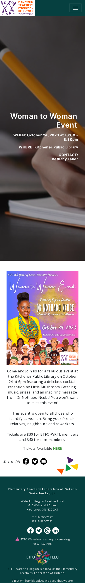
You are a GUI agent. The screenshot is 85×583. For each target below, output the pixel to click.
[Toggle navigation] (75, 8)
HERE (57, 448)
